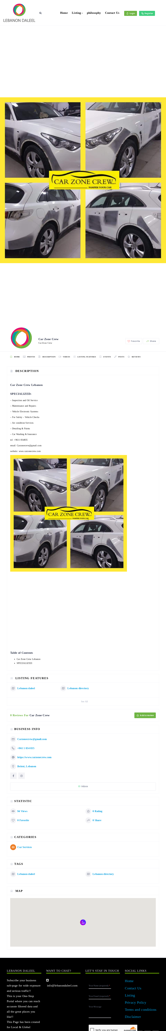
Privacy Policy (135, 1002)
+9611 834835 (21, 440)
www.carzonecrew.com (30, 451)
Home (64, 12)
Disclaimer (133, 1017)
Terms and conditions (141, 1010)
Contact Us (112, 12)
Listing (76, 12)
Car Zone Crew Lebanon (28, 659)
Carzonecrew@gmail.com (29, 445)
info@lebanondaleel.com (61, 985)
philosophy (94, 12)
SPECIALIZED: (25, 663)
